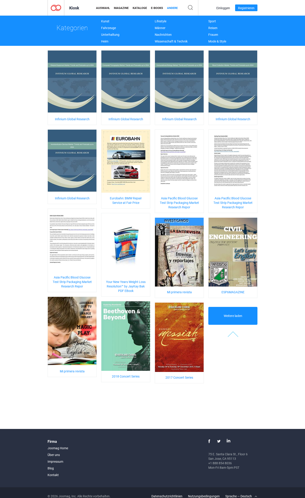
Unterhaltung (110, 34)
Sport (212, 21)
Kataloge (140, 8)
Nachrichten (163, 34)
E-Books (157, 8)
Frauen (213, 34)
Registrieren (246, 8)
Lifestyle (160, 21)
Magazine (121, 8)
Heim (104, 41)
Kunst (105, 21)
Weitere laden (233, 316)
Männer (160, 28)
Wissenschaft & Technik (171, 41)
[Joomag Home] (56, 7)
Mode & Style (217, 41)
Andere (172, 8)
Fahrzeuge (108, 28)
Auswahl (103, 8)
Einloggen (223, 8)
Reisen (212, 28)
